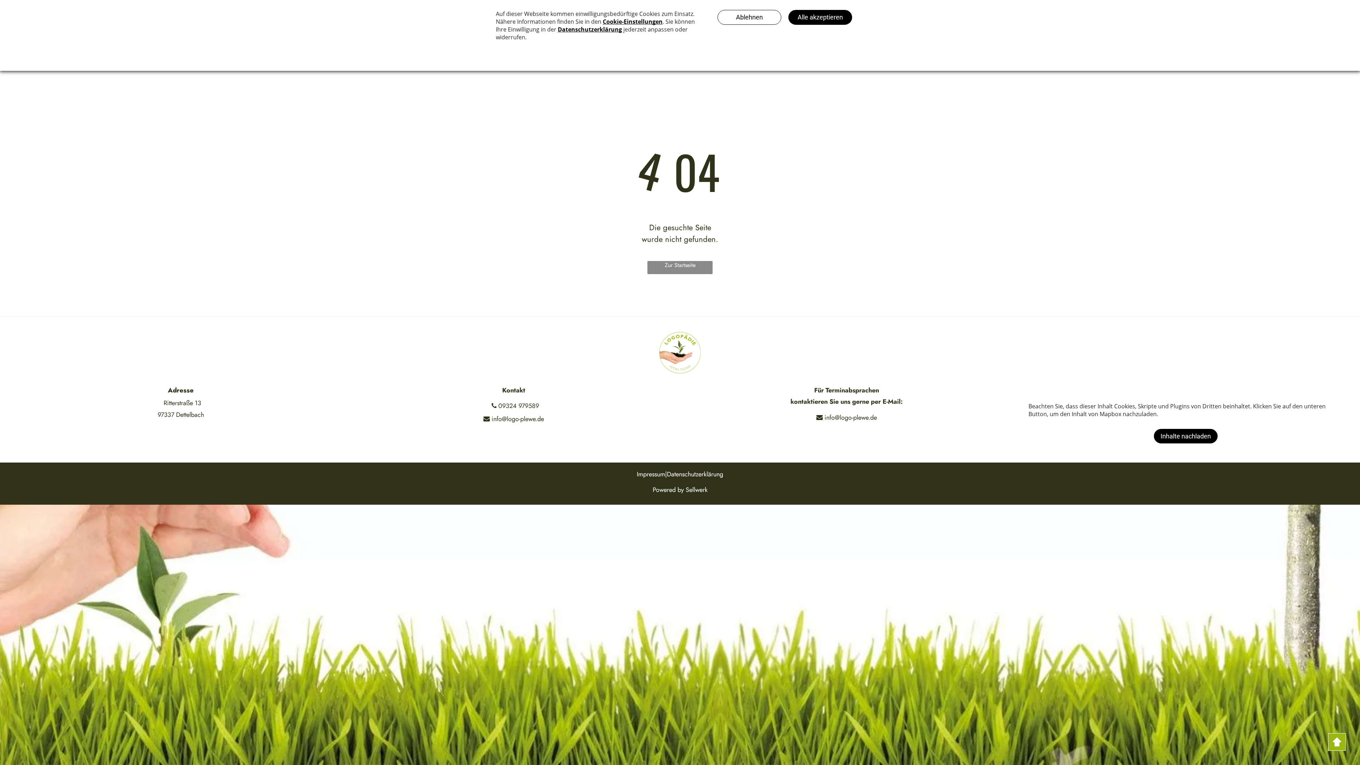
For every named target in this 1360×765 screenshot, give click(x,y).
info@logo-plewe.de (517, 419)
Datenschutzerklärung (695, 474)
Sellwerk (697, 489)
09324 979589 (518, 405)
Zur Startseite (680, 265)
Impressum (651, 474)
